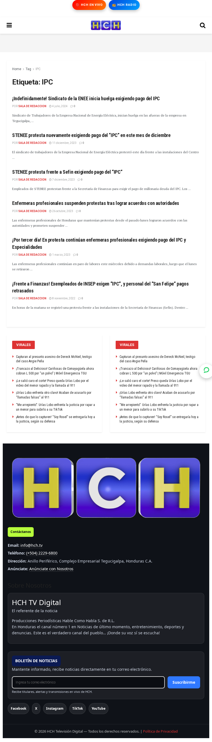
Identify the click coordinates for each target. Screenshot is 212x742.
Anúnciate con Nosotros (51, 568)
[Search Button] (202, 25)
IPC (38, 69)
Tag (28, 69)
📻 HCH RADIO (124, 5)
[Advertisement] (106, 42)
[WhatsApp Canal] (206, 370)
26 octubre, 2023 (62, 211)
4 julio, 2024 (60, 106)
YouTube (98, 708)
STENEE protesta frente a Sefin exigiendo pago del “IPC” (67, 172)
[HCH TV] (106, 488)
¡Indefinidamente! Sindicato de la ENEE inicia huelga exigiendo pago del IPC (86, 98)
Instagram (54, 708)
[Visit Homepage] (105, 25)
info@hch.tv (31, 545)
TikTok (77, 708)
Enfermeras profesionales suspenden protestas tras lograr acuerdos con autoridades (95, 203)
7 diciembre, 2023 (63, 179)
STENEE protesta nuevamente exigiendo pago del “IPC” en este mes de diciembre (91, 135)
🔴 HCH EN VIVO (89, 5)
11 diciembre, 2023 (64, 142)
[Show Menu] (9, 25)
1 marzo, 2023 (61, 254)
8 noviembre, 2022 (63, 298)
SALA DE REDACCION (32, 106)
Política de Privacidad (160, 731)
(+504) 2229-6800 (41, 553)
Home (16, 69)
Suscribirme (184, 682)
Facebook (18, 708)
